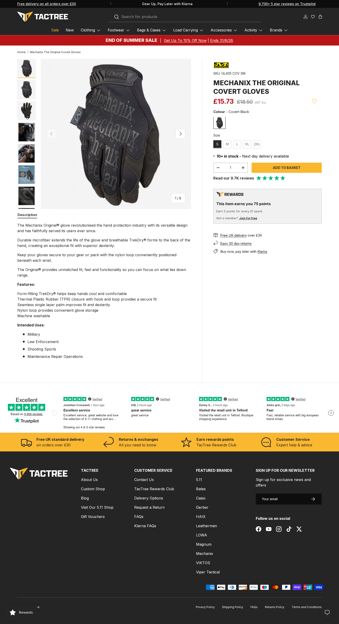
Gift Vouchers (93, 516)
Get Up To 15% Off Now (185, 40)
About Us (89, 479)
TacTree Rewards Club (154, 489)
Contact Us (144, 479)
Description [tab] (27, 215)
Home (21, 52)
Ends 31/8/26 (221, 40)
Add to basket (286, 167)
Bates (201, 489)
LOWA (201, 535)
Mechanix (204, 553)
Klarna (262, 251)
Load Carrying (185, 30)
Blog (85, 498)
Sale (55, 30)
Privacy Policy (205, 607)
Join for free (248, 218)
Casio (200, 498)
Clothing (88, 30)
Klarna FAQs (145, 526)
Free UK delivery (233, 235)
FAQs (138, 516)
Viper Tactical (208, 572)
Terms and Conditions (307, 607)
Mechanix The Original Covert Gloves (55, 52)
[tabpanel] (104, 290)
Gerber (202, 507)
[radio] (219, 123)
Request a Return (149, 507)
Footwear (116, 30)
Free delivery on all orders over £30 (46, 4)
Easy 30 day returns (236, 243)
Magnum (203, 544)
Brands (276, 30)
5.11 (199, 479)
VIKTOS (203, 562)
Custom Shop (93, 489)
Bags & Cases (149, 30)
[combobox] (185, 17)
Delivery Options (148, 498)
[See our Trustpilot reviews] (271, 178)
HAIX (200, 516)
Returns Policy (274, 607)
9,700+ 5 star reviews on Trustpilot (287, 4)
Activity (250, 30)
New (70, 30)
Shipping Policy (232, 607)
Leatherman (206, 526)
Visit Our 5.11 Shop (97, 507)
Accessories (221, 30)
